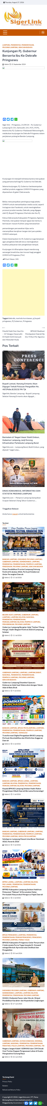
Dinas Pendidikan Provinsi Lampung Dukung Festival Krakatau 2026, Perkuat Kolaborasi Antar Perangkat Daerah (21, 571)
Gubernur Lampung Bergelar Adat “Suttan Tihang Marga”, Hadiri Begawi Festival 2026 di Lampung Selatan (23, 629)
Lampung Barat (34, 672)
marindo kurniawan (24, 318)
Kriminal (38, 1041)
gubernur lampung (10, 562)
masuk (15, 514)
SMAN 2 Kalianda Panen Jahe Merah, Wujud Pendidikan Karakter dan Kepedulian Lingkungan (23, 999)
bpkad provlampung (27, 728)
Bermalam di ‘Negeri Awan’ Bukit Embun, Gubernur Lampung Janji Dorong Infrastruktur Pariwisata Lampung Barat (21, 440)
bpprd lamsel (8, 882)
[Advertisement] (23, 292)
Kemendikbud (25, 562)
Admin (6, 64)
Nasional (30, 617)
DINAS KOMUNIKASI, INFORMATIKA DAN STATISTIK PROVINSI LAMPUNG (21, 492)
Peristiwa (6, 1046)
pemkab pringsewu (23, 937)
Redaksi (5, 1086)
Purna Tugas (24, 940)
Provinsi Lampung (10, 47)
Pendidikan (7, 566)
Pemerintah (16, 45)
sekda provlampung (27, 836)
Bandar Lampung (9, 559)
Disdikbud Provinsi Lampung (30, 559)
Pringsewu (27, 321)
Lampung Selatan (18, 617)
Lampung (6, 45)
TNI (43, 1046)
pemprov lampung (34, 564)
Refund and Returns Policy (11, 1090)
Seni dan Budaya (25, 47)
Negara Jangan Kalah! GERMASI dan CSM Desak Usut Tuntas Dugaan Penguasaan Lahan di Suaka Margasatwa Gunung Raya (23, 1051)
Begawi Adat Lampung (11, 615)
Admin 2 (7, 577)
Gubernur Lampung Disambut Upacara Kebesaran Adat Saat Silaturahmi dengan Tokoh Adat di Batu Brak (22, 685)
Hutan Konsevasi (27, 1041)
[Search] (43, 32)
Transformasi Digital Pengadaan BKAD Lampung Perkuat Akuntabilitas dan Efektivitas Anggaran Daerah (22, 738)
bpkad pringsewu (9, 935)
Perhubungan (8, 624)
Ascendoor (17, 1103)
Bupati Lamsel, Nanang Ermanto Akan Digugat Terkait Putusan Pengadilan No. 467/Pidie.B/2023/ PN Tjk (20, 386)
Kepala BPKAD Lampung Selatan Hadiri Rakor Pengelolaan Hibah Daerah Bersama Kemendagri (23, 789)
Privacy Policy (7, 1081)
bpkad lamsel (23, 781)
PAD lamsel (7, 884)
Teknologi (23, 733)
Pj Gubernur (17, 321)
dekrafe (12, 318)
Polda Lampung (18, 1046)
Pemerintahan (28, 45)
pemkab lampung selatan (13, 622)
